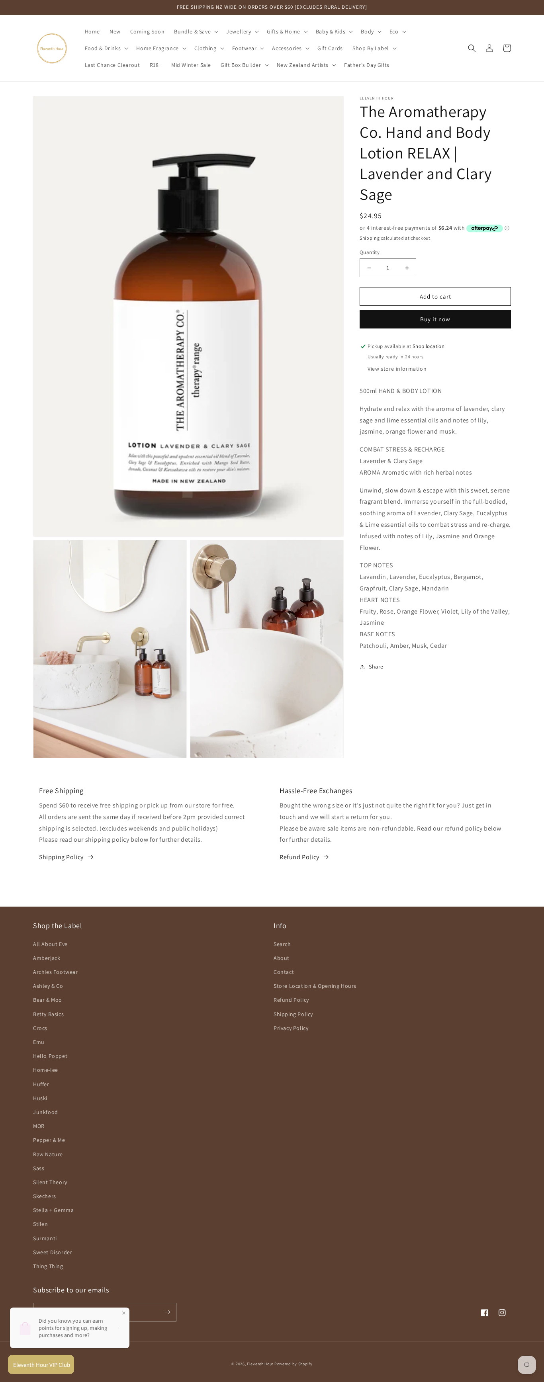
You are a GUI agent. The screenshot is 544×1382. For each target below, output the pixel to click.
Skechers (44, 1196)
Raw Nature (48, 1154)
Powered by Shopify (293, 1363)
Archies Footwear (55, 971)
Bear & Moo (47, 999)
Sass (38, 1168)
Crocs (40, 1028)
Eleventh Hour (260, 1363)
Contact (284, 971)
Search (282, 944)
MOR (39, 1126)
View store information (397, 369)
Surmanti (45, 1238)
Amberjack (46, 958)
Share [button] (376, 666)
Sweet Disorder (52, 1252)
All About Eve (50, 944)
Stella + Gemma (53, 1210)
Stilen (40, 1224)
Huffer (41, 1084)
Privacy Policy (291, 1028)
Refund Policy (299, 857)
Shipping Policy (61, 857)
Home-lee (45, 1069)
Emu (39, 1042)
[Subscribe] (167, 1312)
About (282, 958)
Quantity (370, 252)
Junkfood (45, 1112)
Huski (40, 1098)
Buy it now (435, 319)
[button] (195, 31)
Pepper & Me (49, 1140)
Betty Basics (48, 1014)
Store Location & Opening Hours (315, 985)
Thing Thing (48, 1266)
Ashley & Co (48, 985)
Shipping (370, 238)
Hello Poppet (50, 1055)
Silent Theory (50, 1182)
